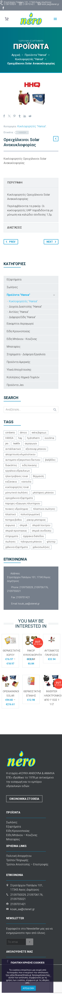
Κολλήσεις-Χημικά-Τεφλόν (23, 377)
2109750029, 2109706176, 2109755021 (27, 589)
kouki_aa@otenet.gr (50, 4)
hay (20, 438)
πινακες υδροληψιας (16, 509)
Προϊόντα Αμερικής (18, 362)
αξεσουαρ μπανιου (35, 449)
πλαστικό (10, 514)
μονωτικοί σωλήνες (16, 492)
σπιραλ (23, 525)
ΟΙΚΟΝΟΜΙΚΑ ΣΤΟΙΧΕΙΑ (24, 798)
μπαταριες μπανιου (43, 492)
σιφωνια (10, 525)
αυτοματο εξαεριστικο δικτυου (22, 459)
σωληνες (10, 541)
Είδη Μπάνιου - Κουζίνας (22, 339)
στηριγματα (11, 536)
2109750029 (10, 4)
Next (49, 241)
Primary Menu (55, 18)
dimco (23, 432)
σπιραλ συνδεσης (41, 530)
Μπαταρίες (13, 346)
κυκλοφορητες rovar (17, 487)
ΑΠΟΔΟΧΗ (28, 988)
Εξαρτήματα (14, 279)
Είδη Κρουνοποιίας (18, 331)
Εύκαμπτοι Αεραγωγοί (20, 323)
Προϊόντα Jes (15, 385)
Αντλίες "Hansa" (19, 311)
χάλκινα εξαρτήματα (16, 547)
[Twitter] (9, 116)
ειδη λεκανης (29, 465)
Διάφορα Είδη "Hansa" (22, 317)
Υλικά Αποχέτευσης (19, 369)
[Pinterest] (14, 116)
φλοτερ (51, 541)
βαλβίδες (50, 459)
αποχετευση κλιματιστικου (20, 454)
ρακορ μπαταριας (36, 519)
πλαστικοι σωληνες (44, 509)
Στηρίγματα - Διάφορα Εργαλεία (26, 354)
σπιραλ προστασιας (16, 530)
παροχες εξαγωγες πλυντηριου (22, 503)
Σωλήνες (12, 287)
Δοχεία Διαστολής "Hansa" (25, 306)
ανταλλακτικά (13, 449)
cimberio (10, 432)
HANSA (22, 132)
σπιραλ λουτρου (41, 525)
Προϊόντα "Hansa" (18, 294)
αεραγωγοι (31, 443)
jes (6, 443)
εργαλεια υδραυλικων (17, 470)
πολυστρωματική (30, 514)
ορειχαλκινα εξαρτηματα (19, 498)
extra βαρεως (39, 432)
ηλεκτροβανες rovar (16, 476)
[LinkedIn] (24, 116)
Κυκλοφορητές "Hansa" (31, 126)
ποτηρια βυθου (13, 519)
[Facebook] (3, 8)
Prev (12, 241)
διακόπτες (11, 465)
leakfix (16, 443)
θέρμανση (38, 476)
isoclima (49, 438)
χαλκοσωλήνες (41, 547)
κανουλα (26, 481)
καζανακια (11, 481)
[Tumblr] (19, 116)
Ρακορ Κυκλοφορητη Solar (32, 655)
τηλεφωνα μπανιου (31, 541)
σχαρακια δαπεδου (33, 536)
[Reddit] (30, 116)
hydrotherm (33, 438)
